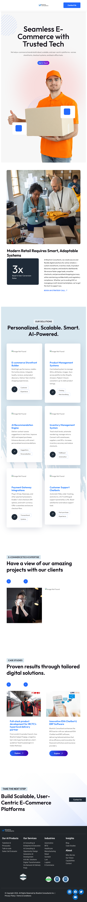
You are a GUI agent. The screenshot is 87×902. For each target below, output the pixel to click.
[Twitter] (81, 892)
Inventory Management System (62, 426)
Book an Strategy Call (54, 290)
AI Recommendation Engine (22, 426)
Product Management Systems (61, 364)
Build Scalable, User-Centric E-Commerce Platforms (26, 802)
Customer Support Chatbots (60, 489)
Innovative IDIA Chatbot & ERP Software (23, 722)
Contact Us (72, 5)
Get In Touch (43, 63)
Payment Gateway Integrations (22, 489)
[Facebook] (75, 892)
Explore (17, 753)
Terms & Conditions (24, 896)
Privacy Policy (10, 896)
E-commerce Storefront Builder (24, 364)
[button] (9, 581)
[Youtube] (75, 897)
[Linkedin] (69, 892)
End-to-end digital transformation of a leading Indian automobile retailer (62, 725)
